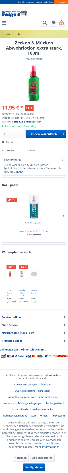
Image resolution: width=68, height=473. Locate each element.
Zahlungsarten (54, 403)
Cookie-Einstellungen (25, 384)
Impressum (58, 415)
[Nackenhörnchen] (34, 274)
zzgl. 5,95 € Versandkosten (27, 121)
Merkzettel (53, 23)
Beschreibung (12, 159)
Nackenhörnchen (34, 291)
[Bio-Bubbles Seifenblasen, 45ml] (10, 274)
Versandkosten (56, 375)
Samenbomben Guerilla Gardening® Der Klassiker (22, 292)
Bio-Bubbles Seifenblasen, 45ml (10, 292)
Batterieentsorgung (48, 397)
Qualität (21, 2)
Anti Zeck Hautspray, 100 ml (34, 223)
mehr (19, 172)
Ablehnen (21, 457)
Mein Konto (48, 2)
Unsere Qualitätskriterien (20, 397)
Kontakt (38, 2)
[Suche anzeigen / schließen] (44, 23)
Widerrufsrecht (20, 409)
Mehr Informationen (47, 446)
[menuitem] (5, 23)
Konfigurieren (34, 467)
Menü (5, 23)
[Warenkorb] (62, 23)
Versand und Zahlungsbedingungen (23, 403)
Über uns (30, 2)
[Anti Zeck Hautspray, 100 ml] (34, 207)
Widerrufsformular (43, 409)
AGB (33, 415)
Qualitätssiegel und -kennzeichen (32, 390)
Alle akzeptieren (42, 457)
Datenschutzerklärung (15, 415)
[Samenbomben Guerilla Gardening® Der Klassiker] (22, 274)
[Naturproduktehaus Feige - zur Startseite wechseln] (14, 14)
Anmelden (61, 2)
